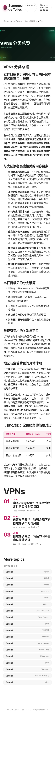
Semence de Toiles (13, 21)
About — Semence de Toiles (44, 7)
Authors (31, 5)
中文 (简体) (30, 21)
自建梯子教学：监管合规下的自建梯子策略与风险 (31, 521)
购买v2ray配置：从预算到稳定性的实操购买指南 (31, 505)
